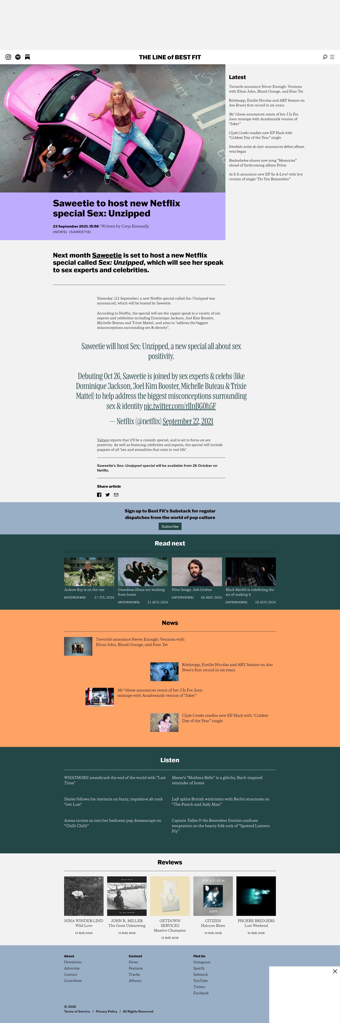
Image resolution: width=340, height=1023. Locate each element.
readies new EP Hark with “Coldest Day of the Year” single (260, 135)
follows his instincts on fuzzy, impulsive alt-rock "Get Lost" (113, 802)
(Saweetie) (80, 232)
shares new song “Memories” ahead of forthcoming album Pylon (263, 163)
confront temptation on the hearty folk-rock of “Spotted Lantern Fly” (221, 826)
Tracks (134, 974)
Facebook (201, 993)
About (69, 956)
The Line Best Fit (170, 57)
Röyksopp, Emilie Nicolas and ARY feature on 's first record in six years (267, 103)
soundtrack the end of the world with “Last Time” (115, 780)
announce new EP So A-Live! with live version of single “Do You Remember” (266, 177)
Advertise (72, 968)
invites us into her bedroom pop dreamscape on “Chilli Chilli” (112, 823)
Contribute (73, 981)
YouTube (200, 981)
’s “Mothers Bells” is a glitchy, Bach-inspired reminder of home (217, 780)
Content (135, 956)
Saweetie (107, 255)
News (60, 232)
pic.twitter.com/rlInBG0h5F (180, 406)
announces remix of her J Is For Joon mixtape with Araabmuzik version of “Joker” (263, 119)
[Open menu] (332, 57)
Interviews (75, 597)
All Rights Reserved (138, 1011)
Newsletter (73, 962)
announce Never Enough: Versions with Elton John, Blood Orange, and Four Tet (266, 89)
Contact (70, 974)
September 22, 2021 (188, 421)
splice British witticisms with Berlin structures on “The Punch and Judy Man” (220, 802)
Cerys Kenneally (135, 226)
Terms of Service (77, 1011)
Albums (135, 981)
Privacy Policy (106, 1011)
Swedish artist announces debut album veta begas (266, 149)
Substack (200, 974)
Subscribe (170, 526)
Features (136, 968)
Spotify (199, 968)
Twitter (199, 987)
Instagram (202, 962)
